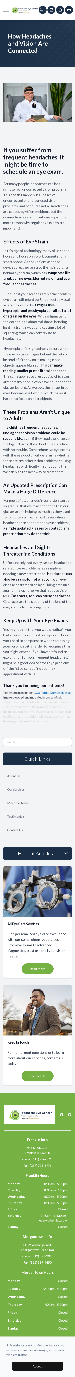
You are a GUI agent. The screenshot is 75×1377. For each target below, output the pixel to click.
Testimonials (16, 816)
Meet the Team (17, 803)
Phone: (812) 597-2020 (37, 1256)
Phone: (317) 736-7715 (37, 1159)
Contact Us (15, 830)
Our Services (16, 789)
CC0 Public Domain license (52, 692)
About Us (13, 776)
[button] (6, 10)
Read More (37, 969)
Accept (38, 1366)
